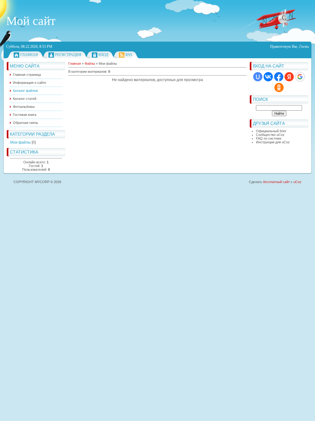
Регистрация (68, 55)
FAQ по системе (268, 138)
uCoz (297, 182)
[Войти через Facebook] (278, 76)
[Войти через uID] (257, 76)
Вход (103, 55)
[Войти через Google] (300, 77)
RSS (129, 55)
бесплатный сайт (276, 182)
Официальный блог (271, 131)
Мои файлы (20, 142)
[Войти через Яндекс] (289, 76)
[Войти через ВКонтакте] (268, 76)
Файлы (90, 63)
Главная (29, 55)
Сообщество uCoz (270, 135)
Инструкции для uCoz (273, 142)
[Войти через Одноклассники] (279, 87)
